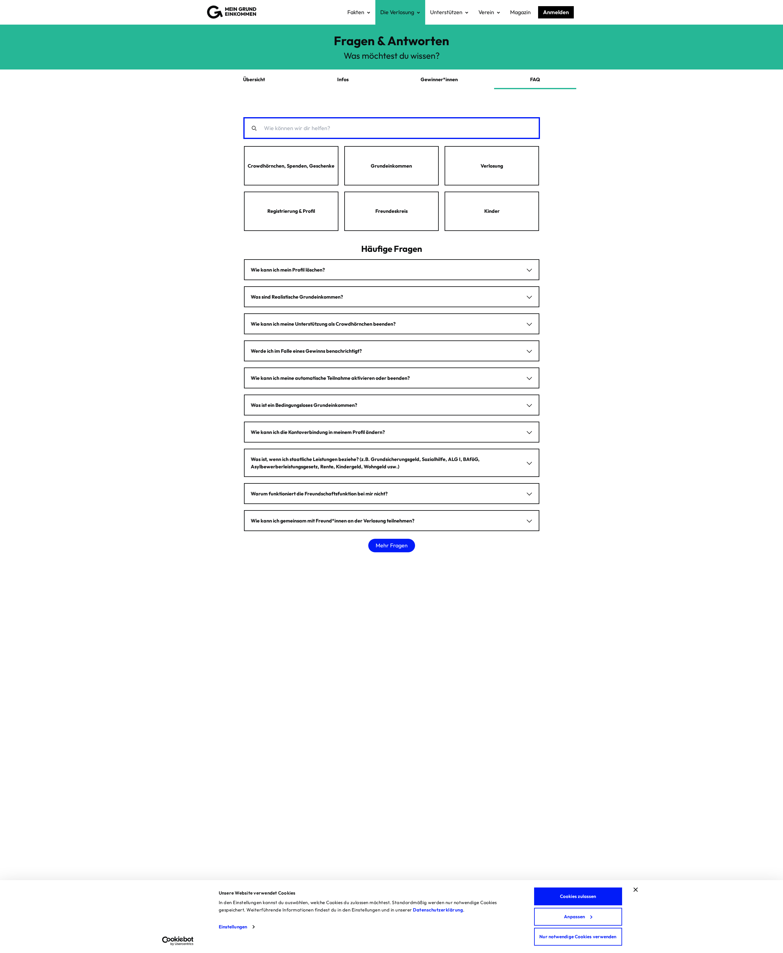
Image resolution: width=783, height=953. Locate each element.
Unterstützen (446, 12)
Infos (343, 79)
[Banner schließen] (635, 889)
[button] (291, 165)
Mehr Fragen (392, 545)
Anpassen (574, 916)
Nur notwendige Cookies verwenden (577, 936)
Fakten (355, 12)
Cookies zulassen (578, 896)
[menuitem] (358, 12)
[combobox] (395, 128)
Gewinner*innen (439, 79)
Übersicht (254, 79)
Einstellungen (233, 927)
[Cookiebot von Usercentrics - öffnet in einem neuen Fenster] (178, 941)
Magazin (520, 12)
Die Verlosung (397, 12)
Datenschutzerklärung (438, 910)
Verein (486, 12)
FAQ (535, 79)
